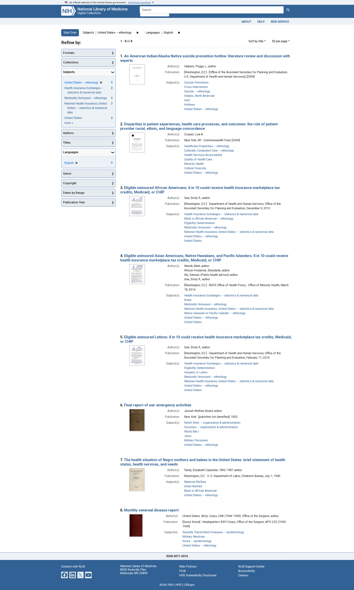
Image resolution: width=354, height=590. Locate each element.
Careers (243, 575)
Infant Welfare (193, 486)
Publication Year (74, 202)
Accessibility (246, 571)
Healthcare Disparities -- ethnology (206, 146)
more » (68, 123)
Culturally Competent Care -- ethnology (209, 150)
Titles (67, 142)
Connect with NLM (73, 566)
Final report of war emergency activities (157, 405)
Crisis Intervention (196, 87)
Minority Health (194, 164)
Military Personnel (196, 440)
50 (279, 41)
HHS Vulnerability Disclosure (197, 575)
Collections (71, 62)
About (246, 21)
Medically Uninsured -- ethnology (205, 227)
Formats (68, 53)
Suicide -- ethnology (197, 91)
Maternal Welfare (195, 482)
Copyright (69, 183)
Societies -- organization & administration (211, 427)
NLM (162, 584)
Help (261, 21)
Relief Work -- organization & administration (212, 422)
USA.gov (189, 584)
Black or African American (200, 490)
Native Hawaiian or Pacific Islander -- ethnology (214, 313)
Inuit (187, 100)
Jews (187, 436)
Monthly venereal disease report (151, 510)
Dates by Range (73, 193)
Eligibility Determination (199, 223)
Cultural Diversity (195, 168)
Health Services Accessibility (203, 155)
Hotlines (189, 104)
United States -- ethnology (201, 109)
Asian (187, 300)
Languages (70, 152)
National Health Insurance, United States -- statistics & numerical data (229, 232)
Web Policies (188, 566)
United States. (193, 240)
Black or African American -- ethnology (208, 218)
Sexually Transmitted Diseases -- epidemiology (213, 532)
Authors (68, 133)
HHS (178, 584)
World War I (191, 431)
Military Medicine (194, 536)
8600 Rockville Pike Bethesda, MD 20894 (134, 571)
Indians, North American (199, 96)
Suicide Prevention (196, 82)
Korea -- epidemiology (197, 541)
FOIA (182, 571)
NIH (170, 584)
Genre (67, 173)
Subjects (69, 72)
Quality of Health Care (198, 159)
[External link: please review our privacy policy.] (64, 574)
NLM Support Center (251, 566)
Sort (256, 41)
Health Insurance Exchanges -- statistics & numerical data (221, 214)
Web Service (280, 21)
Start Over (70, 32)
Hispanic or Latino (195, 372)
